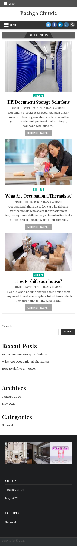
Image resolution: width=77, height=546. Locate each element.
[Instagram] (66, 24)
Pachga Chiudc (38, 13)
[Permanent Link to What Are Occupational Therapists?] (38, 162)
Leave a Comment (55, 107)
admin (15, 107)
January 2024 (11, 396)
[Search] (72, 24)
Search (7, 326)
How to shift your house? (38, 281)
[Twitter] (48, 24)
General (38, 95)
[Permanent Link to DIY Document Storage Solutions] (38, 66)
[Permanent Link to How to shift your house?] (38, 252)
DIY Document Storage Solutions (38, 102)
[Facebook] (54, 24)
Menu (12, 3)
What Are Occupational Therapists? (38, 196)
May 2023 (9, 403)
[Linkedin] (60, 24)
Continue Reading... (38, 133)
